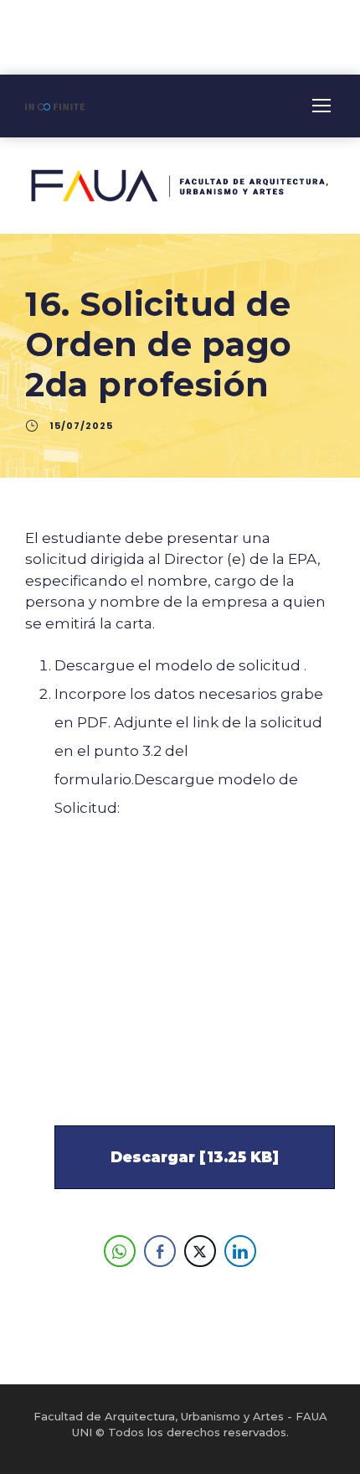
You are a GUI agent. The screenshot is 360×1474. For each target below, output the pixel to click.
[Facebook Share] (160, 1251)
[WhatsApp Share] (120, 1251)
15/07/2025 (81, 425)
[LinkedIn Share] (240, 1251)
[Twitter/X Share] (200, 1251)
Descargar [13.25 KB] (195, 1157)
